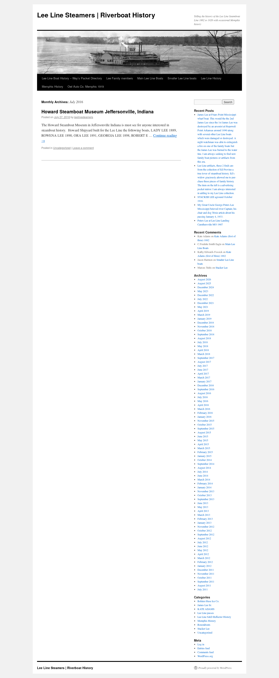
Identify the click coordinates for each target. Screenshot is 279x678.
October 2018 (204, 330)
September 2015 (205, 428)
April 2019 (203, 310)
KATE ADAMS (205, 609)
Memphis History (52, 86)
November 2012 (205, 526)
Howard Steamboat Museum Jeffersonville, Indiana (97, 111)
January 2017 (204, 381)
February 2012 (205, 562)
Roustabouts (203, 624)
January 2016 (204, 416)
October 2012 (204, 530)
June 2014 (202, 475)
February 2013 (205, 518)
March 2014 (203, 479)
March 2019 (203, 314)
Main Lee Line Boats (150, 78)
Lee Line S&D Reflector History (214, 616)
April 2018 (203, 350)
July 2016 (202, 397)
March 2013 (203, 514)
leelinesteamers (83, 117)
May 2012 (202, 550)
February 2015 (205, 452)
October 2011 (204, 577)
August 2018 (204, 338)
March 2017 (203, 377)
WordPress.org (205, 656)
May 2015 (202, 440)
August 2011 (204, 585)
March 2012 (203, 558)
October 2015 (204, 424)
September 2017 (205, 357)
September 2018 (205, 334)
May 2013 (202, 507)
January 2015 (204, 456)
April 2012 (203, 554)
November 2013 (205, 491)
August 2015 (204, 432)
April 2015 (203, 444)
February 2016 (205, 412)
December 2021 (205, 303)
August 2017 (204, 361)
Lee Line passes (205, 613)
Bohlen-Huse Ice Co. (208, 601)
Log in (200, 644)
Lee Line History (211, 78)
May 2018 (202, 346)
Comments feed (205, 652)
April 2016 (203, 405)
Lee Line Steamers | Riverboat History (96, 14)
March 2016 (203, 409)
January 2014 (204, 487)
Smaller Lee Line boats (182, 78)
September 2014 (205, 463)
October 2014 (204, 460)
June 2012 (202, 546)
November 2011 (205, 573)
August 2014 (204, 467)
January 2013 (204, 522)
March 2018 (203, 354)
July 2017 (202, 365)
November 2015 (205, 420)
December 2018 (205, 322)
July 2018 (202, 342)
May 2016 (202, 401)
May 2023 (202, 291)
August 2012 (204, 538)
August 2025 (204, 283)
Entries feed (203, 648)
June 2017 (202, 369)
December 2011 (205, 569)
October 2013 (204, 495)
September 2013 (205, 499)
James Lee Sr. (204, 605)
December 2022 (205, 295)
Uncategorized (62, 148)
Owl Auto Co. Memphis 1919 (86, 86)
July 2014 (202, 471)
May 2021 (202, 306)
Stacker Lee (222, 267)
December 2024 (205, 287)
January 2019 (204, 318)
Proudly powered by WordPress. (215, 667)
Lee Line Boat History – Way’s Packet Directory (72, 78)
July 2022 (202, 299)
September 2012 (205, 534)
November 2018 (205, 326)
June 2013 (202, 503)
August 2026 (204, 279)
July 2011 (202, 589)
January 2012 (204, 565)
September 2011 (205, 581)
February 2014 (205, 483)
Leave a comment (83, 148)
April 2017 (203, 373)
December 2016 (205, 385)
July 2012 (202, 542)
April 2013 (203, 511)
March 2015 (203, 448)
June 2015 (202, 436)
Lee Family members (119, 78)
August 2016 (204, 393)
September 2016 (205, 389)
